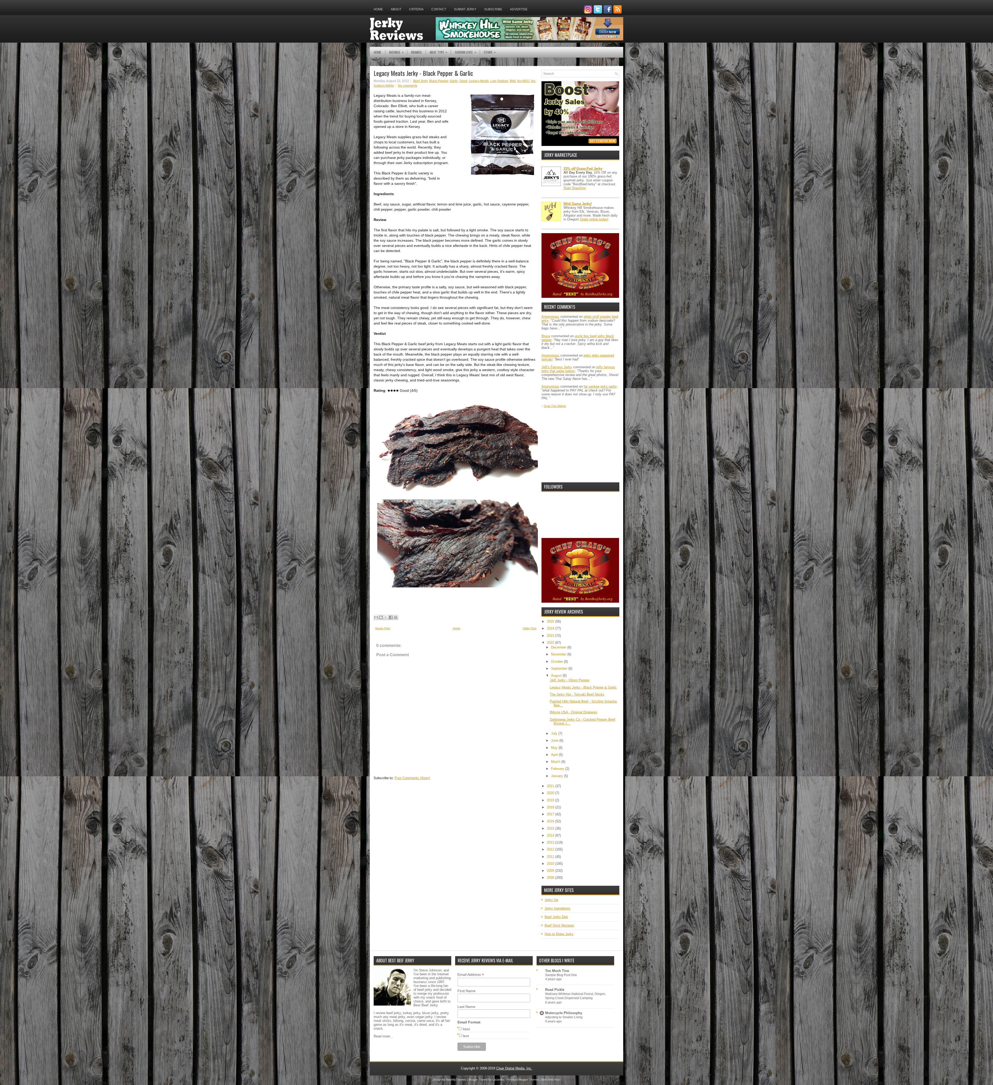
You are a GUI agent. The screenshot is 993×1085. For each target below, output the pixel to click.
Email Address (470, 974)
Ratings (396, 52)
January (557, 776)
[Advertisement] (580, 445)
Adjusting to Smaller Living (564, 1017)
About (396, 9)
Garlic (454, 81)
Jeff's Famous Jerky (556, 367)
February (558, 769)
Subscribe (493, 9)
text (466, 1036)
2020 (551, 793)
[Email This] (376, 617)
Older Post (529, 628)
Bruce (545, 336)
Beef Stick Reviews (559, 925)
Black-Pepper (438, 81)
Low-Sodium (499, 81)
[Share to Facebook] (390, 617)
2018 (551, 807)
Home (378, 9)
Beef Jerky (420, 81)
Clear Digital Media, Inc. (514, 1068)
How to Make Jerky (559, 934)
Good (463, 81)
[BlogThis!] (380, 617)
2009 (551, 871)
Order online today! (594, 219)
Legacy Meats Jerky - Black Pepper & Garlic (423, 73)
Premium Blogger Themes (523, 1079)
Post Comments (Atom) (412, 778)
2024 (551, 628)
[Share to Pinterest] (395, 617)
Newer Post (382, 628)
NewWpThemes (456, 1079)
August (557, 675)
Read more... (383, 1036)
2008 (551, 878)
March (556, 762)
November (559, 654)
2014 (551, 835)
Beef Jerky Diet (556, 917)
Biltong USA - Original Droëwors (573, 712)
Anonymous (550, 317)
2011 (551, 857)
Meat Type (438, 52)
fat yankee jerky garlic (600, 386)
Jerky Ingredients (557, 908)
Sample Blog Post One (561, 975)
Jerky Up (551, 900)
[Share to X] (385, 617)
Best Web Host (550, 1079)
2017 (551, 814)
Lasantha (498, 1079)
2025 (551, 621)
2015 (551, 828)
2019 (551, 800)
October (557, 661)
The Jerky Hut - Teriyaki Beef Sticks (577, 694)
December (559, 647)
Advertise (519, 9)
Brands (416, 52)
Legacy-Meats (479, 81)
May (555, 748)
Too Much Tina (557, 971)
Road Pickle (554, 990)
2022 (551, 643)
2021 (551, 786)
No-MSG (523, 81)
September (559, 668)
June (555, 740)
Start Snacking (574, 188)
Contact (438, 9)
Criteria (416, 9)
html (466, 1029)
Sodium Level (465, 52)
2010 (551, 864)
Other (490, 52)
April (555, 755)
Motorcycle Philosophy (563, 1013)
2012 (551, 849)
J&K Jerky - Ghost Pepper (569, 680)
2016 (551, 821)
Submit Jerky (465, 9)
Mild (513, 81)
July (554, 733)
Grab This (550, 406)
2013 (551, 842)
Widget (561, 406)
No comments (407, 85)
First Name (466, 991)
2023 (551, 636)
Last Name (466, 1007)
